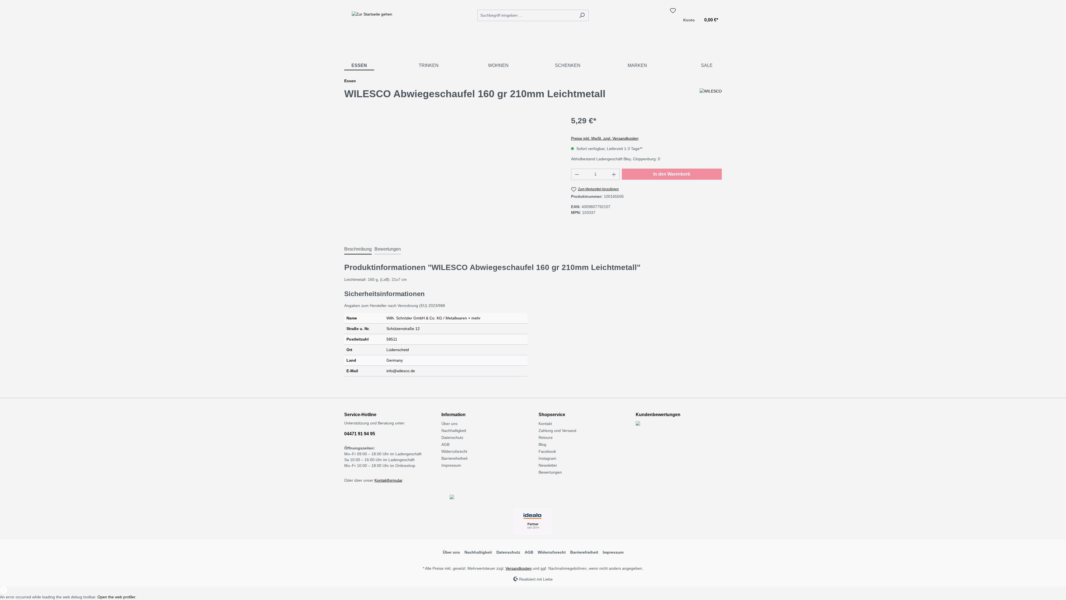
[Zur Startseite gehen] (372, 14)
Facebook (547, 451)
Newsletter (548, 465)
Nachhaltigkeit (453, 430)
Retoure (546, 437)
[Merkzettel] (673, 10)
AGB (445, 444)
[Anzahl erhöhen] (614, 174)
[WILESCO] (711, 96)
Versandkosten (519, 568)
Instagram (547, 458)
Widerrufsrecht (454, 451)
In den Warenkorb (671, 174)
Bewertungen (550, 472)
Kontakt (545, 423)
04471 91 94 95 (359, 433)
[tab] (358, 249)
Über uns (449, 423)
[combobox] (526, 15)
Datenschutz (452, 437)
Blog (542, 444)
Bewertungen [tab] (387, 249)
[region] (452, 174)
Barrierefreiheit (454, 458)
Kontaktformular (388, 480)
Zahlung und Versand (557, 430)
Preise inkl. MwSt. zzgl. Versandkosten (604, 138)
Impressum (451, 465)
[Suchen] (582, 15)
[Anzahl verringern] (577, 174)
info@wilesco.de (400, 371)
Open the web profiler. (116, 597)
